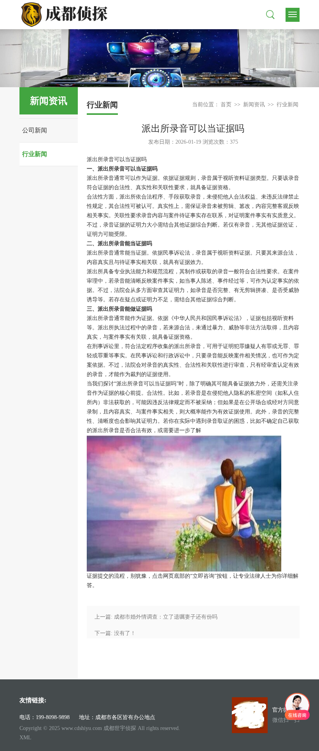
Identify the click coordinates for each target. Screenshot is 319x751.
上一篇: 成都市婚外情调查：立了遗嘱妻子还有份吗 (156, 617)
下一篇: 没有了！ (115, 633)
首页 (226, 104)
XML (25, 737)
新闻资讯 (254, 104)
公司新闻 (34, 130)
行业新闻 (34, 154)
